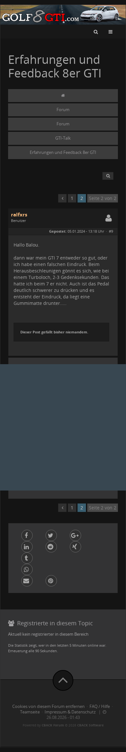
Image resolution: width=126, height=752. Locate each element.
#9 (111, 231)
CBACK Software (90, 725)
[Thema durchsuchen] (107, 176)
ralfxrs (19, 214)
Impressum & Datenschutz (70, 712)
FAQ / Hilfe (99, 706)
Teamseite (30, 712)
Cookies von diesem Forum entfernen (48, 706)
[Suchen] (95, 31)
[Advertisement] (63, 427)
